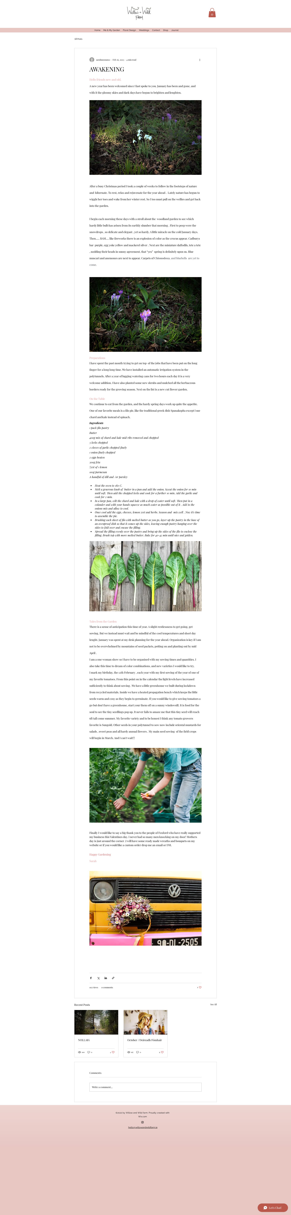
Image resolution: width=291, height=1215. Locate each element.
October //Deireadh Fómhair (144, 1040)
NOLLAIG (84, 1040)
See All (213, 1004)
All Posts (78, 38)
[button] (212, 12)
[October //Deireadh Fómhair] (145, 1022)
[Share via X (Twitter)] (98, 978)
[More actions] (200, 60)
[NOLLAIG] (96, 1022)
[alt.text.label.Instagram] (142, 1122)
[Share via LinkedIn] (105, 978)
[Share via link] (113, 978)
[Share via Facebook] (90, 978)
